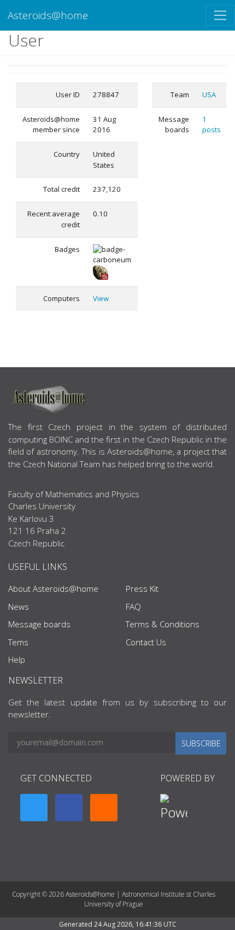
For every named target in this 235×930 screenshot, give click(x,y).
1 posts (211, 124)
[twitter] (34, 807)
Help (16, 659)
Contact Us (146, 642)
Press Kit (142, 588)
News (18, 606)
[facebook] (69, 807)
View (101, 298)
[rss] (104, 807)
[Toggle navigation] (220, 15)
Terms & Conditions (162, 624)
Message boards (39, 624)
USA (209, 94)
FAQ (133, 606)
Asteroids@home (48, 15)
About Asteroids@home (53, 588)
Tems (18, 642)
